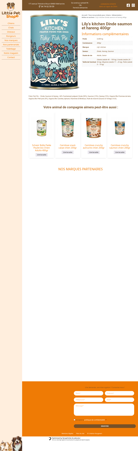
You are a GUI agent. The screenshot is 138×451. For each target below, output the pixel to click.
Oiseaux (11, 31)
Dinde (99, 51)
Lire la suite (41, 155)
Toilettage (11, 48)
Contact (11, 57)
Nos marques (11, 40)
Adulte (99, 55)
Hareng (104, 51)
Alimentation (117, 15)
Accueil (84, 15)
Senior (104, 55)
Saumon (111, 51)
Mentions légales (67, 433)
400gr (99, 43)
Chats (11, 27)
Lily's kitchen (101, 47)
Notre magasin (11, 53)
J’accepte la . (91, 420)
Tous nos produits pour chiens (99, 15)
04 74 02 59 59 (47, 6)
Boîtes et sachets (88, 17)
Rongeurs (11, 36)
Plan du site (80, 433)
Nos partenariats (11, 44)
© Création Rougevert (94, 433)
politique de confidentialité (94, 420)
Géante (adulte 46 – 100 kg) (106, 59)
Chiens (11, 23)
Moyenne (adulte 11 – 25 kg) (112, 62)
